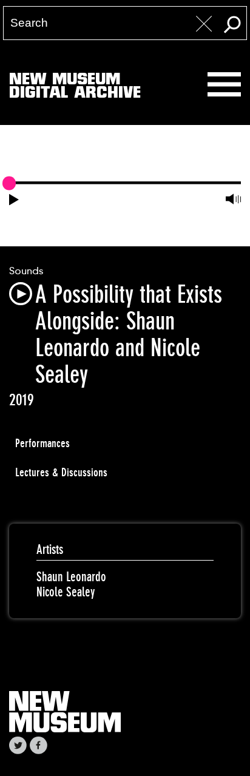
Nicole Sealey (65, 591)
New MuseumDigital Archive (75, 88)
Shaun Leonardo (71, 576)
